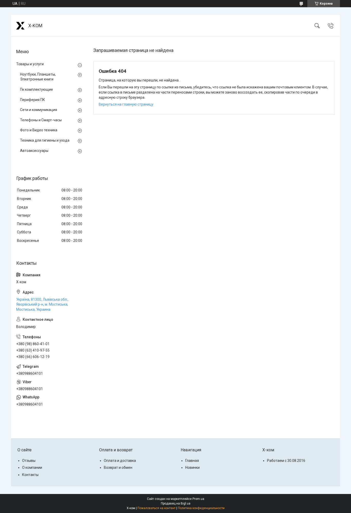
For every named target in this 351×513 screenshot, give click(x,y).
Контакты (30, 475)
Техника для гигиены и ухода (44, 140)
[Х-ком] (20, 26)
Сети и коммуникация (38, 110)
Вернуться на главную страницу (126, 104)
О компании (32, 467)
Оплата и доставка (120, 461)
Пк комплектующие (36, 89)
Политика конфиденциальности (201, 508)
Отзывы (28, 461)
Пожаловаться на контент (156, 508)
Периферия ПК (32, 100)
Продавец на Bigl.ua (175, 503)
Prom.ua (198, 499)
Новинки (192, 467)
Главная (192, 461)
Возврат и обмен (118, 467)
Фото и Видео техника (38, 130)
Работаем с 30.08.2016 (286, 461)
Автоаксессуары (34, 151)
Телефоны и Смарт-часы (41, 120)
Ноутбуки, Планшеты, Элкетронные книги (38, 76)
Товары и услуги (30, 64)
